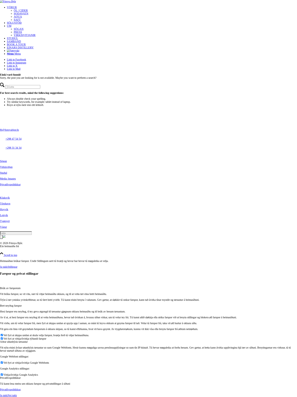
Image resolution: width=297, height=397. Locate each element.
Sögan (3, 161)
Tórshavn (5, 203)
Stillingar (12, 266)
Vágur (3, 226)
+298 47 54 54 (13, 138)
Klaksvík (5, 197)
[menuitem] (152, 13)
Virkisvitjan (6, 167)
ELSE (23, 246)
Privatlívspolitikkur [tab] (10, 377)
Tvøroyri (5, 221)
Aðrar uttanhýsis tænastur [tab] (14, 341)
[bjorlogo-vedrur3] (8, 1)
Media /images (8, 178)
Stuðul (3, 172)
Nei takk (12, 395)
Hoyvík (4, 209)
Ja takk (4, 266)
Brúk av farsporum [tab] (10, 288)
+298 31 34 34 (13, 147)
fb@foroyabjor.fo (9, 129)
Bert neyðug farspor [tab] (11, 305)
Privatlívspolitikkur (10, 184)
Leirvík (4, 215)
